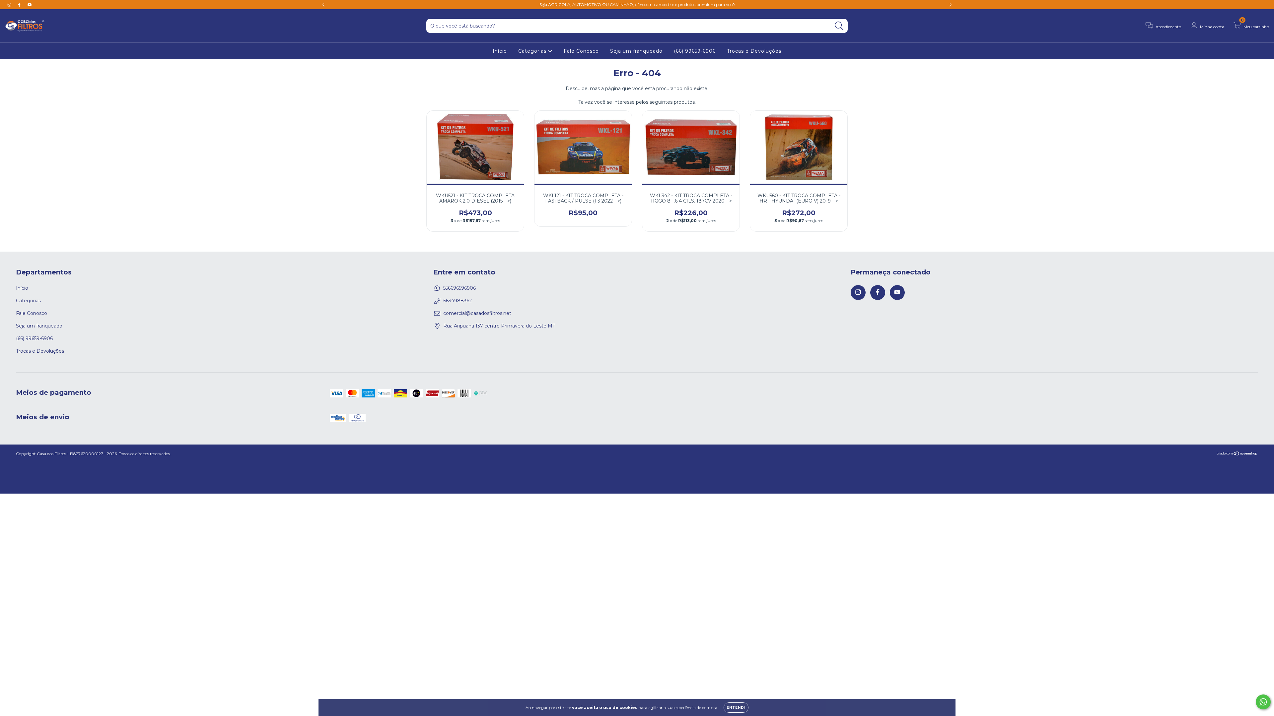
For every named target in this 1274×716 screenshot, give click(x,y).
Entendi (736, 707)
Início (500, 51)
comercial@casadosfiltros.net (477, 313)
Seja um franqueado (636, 51)
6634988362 (457, 301)
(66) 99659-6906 (695, 51)
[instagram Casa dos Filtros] (10, 5)
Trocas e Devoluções (754, 51)
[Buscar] (839, 26)
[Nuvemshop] (1237, 454)
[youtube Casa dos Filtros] (29, 5)
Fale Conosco (581, 51)
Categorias (533, 51)
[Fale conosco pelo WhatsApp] (1263, 701)
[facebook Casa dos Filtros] (20, 5)
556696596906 (459, 288)
